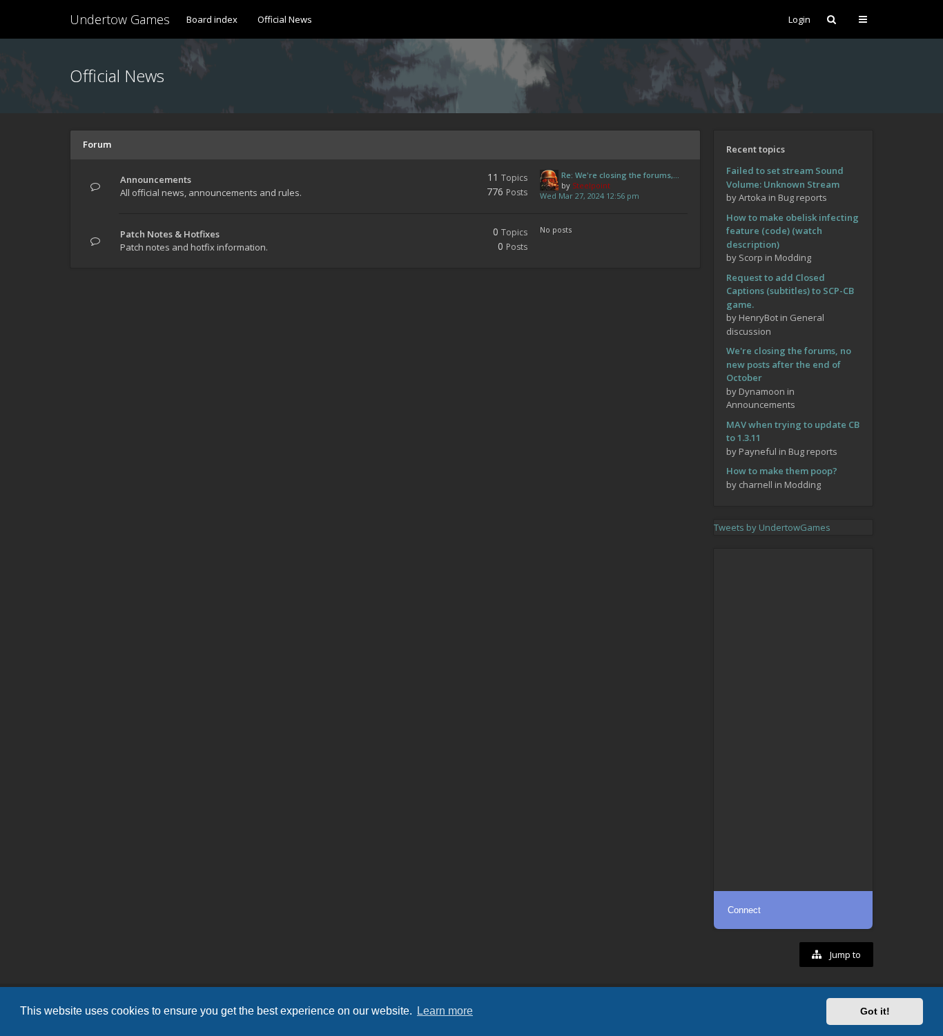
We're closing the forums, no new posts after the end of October (788, 364)
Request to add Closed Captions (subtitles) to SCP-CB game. (790, 291)
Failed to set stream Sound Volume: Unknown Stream (785, 177)
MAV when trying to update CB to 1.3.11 (792, 431)
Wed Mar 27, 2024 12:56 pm (589, 195)
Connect (744, 910)
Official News (284, 19)
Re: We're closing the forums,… (620, 175)
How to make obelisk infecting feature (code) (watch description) (792, 231)
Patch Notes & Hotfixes (170, 234)
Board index (211, 19)
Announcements (155, 179)
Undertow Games (120, 19)
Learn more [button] (445, 1011)
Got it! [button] (875, 1011)
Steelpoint (591, 185)
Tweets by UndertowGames (772, 527)
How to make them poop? (781, 471)
